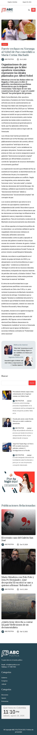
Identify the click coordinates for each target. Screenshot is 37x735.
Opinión (5, 44)
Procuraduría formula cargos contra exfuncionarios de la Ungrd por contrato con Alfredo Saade (23, 394)
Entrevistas (4, 701)
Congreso (4, 681)
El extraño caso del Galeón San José (17, 539)
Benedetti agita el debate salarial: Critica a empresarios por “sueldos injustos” (14, 363)
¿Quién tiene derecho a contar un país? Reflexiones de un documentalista (17, 625)
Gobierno (4, 678)
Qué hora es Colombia (14, 707)
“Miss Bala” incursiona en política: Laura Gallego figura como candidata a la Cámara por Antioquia (23, 351)
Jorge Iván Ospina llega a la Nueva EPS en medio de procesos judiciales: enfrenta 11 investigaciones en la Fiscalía (23, 447)
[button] (33, 10)
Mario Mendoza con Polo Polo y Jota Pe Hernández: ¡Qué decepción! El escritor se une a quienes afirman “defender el (17, 581)
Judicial (29, 401)
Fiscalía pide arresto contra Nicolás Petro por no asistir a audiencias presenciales (23, 421)
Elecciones (4, 695)
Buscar (4, 376)
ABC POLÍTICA (9, 59)
